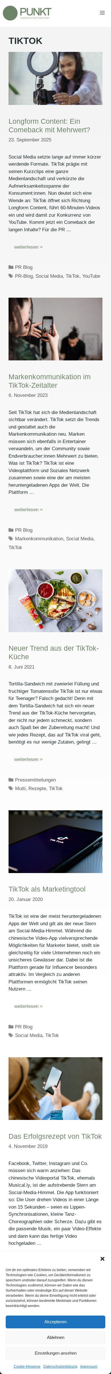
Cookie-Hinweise (27, 1367)
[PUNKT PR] (27, 13)
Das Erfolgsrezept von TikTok (55, 1136)
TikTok (72, 276)
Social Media (49, 276)
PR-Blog (24, 276)
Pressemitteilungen (35, 780)
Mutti (20, 788)
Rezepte (37, 788)
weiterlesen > (28, 247)
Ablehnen (55, 1337)
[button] (102, 1259)
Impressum (88, 1367)
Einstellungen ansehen (56, 1353)
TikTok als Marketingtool (47, 889)
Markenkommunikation (39, 538)
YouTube (91, 276)
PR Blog (23, 267)
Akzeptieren (55, 1321)
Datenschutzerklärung (60, 1367)
